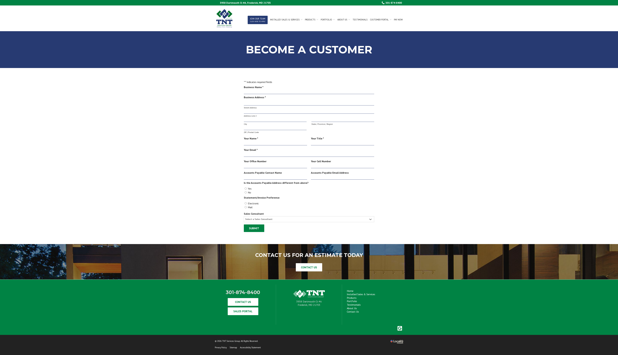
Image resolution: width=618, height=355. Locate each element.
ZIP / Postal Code (251, 132)
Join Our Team (257, 19)
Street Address (250, 107)
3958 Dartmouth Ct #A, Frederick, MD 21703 (245, 2)
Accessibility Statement (250, 347)
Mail (250, 207)
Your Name (251, 138)
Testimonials (360, 19)
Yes (250, 188)
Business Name (254, 87)
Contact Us (309, 267)
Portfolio (326, 19)
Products (310, 19)
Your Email (251, 150)
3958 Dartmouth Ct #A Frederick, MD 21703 (309, 303)
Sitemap (233, 347)
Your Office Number (255, 161)
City (245, 124)
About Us (342, 19)
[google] (399, 328)
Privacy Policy (221, 347)
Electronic (253, 203)
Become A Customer (309, 49)
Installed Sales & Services (361, 294)
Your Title (318, 138)
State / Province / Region (322, 124)
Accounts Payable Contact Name (263, 172)
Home (350, 290)
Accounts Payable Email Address (330, 172)
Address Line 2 (250, 116)
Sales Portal (243, 311)
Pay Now (398, 19)
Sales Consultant (254, 213)
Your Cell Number (321, 161)
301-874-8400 (393, 2)
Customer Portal (379, 19)
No (249, 192)
